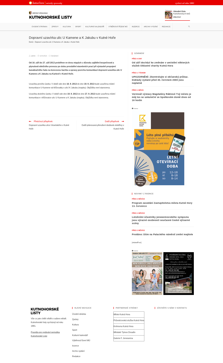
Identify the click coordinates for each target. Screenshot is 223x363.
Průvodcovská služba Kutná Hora (129, 320)
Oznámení (54, 56)
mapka (82, 88)
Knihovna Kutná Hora (123, 326)
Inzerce (75, 346)
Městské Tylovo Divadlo (124, 332)
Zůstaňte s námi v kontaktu (172, 308)
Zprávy (75, 319)
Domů (31, 42)
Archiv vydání (78, 351)
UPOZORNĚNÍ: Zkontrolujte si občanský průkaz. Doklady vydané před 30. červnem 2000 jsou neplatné (160, 80)
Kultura (75, 325)
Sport (74, 330)
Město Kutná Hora (122, 314)
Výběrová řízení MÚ (81, 340)
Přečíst (177, 17)
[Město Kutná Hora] (45, 3)
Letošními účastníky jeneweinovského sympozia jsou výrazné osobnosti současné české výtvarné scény (161, 220)
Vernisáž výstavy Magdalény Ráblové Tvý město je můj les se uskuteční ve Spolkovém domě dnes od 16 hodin (161, 97)
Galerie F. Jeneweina (123, 338)
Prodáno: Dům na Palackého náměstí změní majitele (162, 234)
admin (33, 56)
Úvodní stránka (79, 314)
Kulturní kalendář (80, 335)
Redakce (76, 356)
